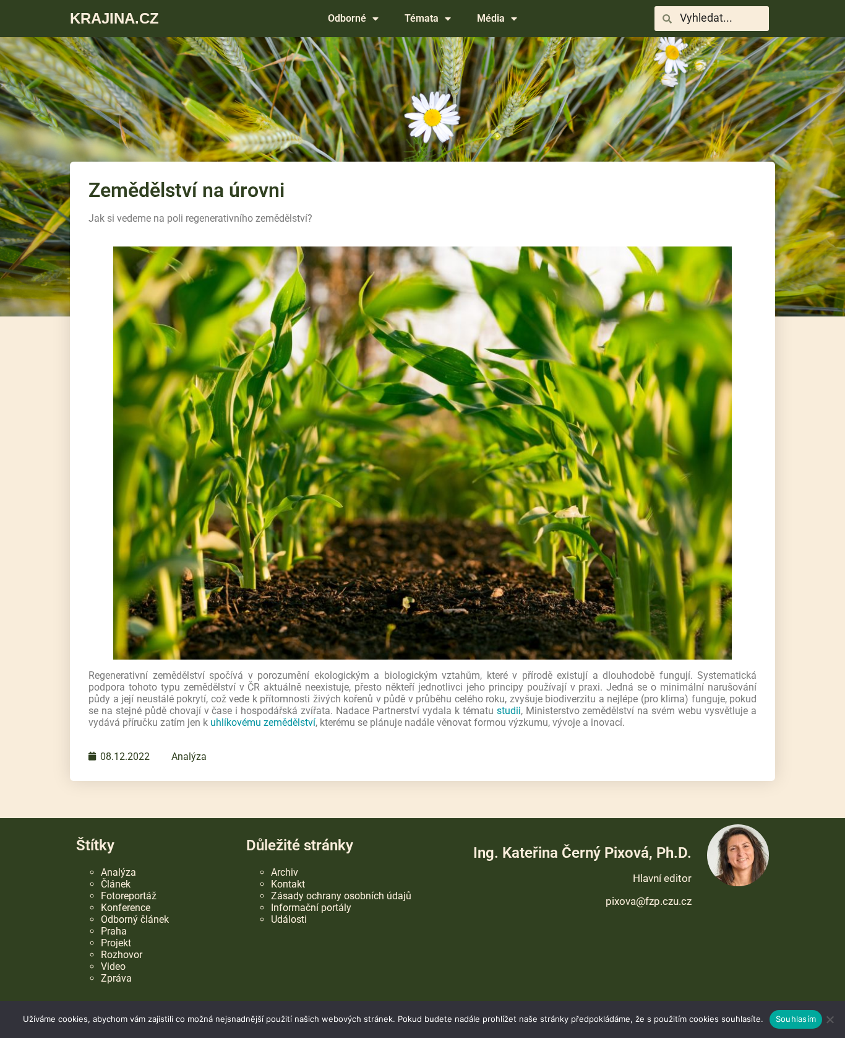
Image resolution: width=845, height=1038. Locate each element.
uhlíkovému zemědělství (262, 722)
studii (509, 711)
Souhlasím (796, 1019)
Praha (114, 931)
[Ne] (829, 1019)
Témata (422, 18)
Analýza (189, 756)
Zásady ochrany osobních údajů (341, 896)
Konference (125, 908)
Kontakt (288, 884)
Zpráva (116, 978)
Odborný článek (135, 919)
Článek (116, 884)
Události (289, 919)
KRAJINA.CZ (114, 18)
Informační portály (311, 908)
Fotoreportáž (129, 896)
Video (113, 966)
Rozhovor (121, 955)
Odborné (347, 18)
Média (491, 18)
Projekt (116, 943)
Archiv (284, 872)
